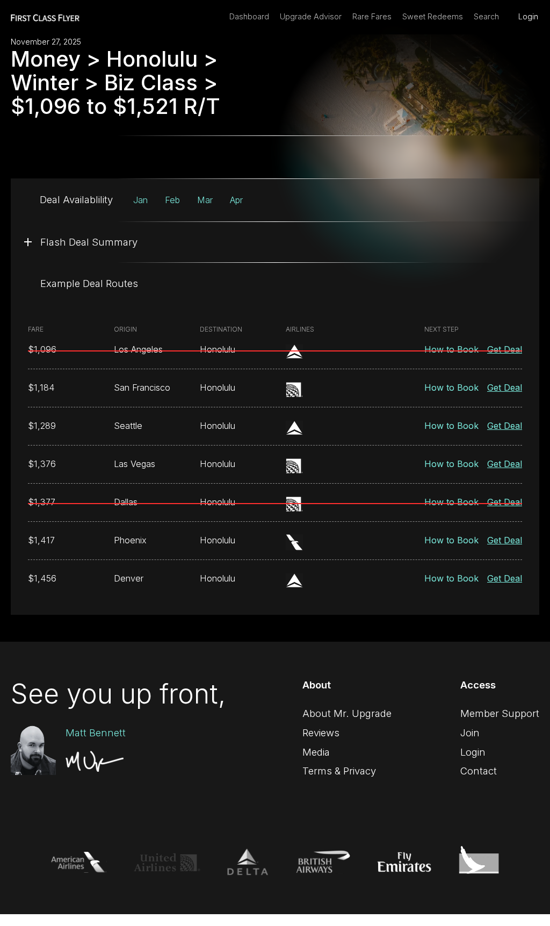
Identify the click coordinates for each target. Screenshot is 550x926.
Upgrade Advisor (311, 16)
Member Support (499, 713)
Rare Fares (372, 16)
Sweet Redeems (432, 16)
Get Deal (504, 349)
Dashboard (249, 16)
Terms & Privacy (339, 771)
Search (486, 16)
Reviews (320, 732)
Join (470, 732)
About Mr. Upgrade (347, 713)
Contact (478, 771)
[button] (275, 242)
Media (316, 752)
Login (528, 16)
